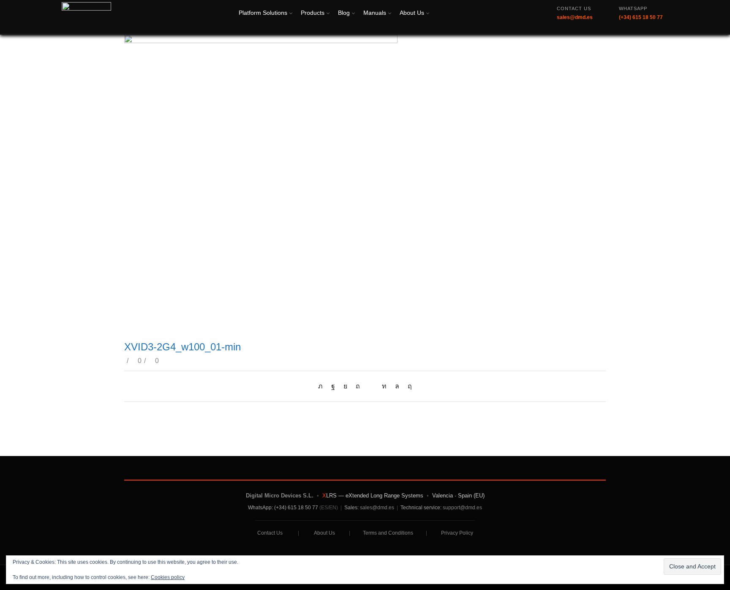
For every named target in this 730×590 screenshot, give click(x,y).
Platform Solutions (263, 12)
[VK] (345, 386)
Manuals (374, 12)
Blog (344, 12)
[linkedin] (384, 386)
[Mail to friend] (371, 386)
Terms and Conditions (388, 533)
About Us (412, 12)
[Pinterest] (357, 386)
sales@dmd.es (377, 508)
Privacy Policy (457, 533)
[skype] (407, 386)
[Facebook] (333, 386)
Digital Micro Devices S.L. (279, 495)
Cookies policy (168, 577)
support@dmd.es (462, 508)
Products (312, 12)
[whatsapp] (397, 386)
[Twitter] (322, 386)
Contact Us (270, 533)
